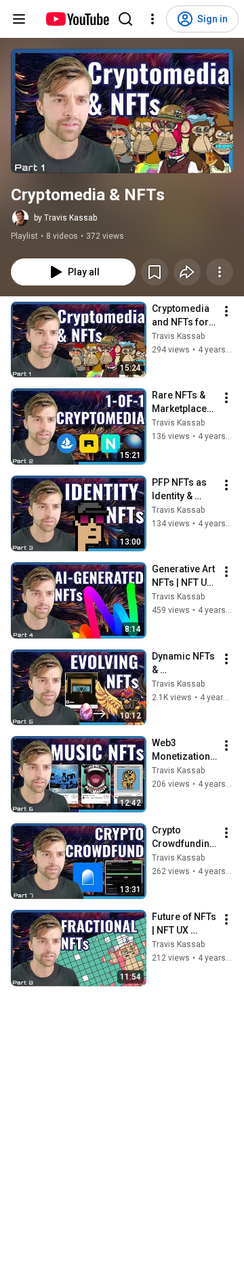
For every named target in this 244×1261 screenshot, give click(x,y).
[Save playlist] (154, 271)
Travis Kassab (178, 336)
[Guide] (19, 19)
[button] (122, 111)
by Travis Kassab (65, 218)
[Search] (125, 19)
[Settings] (152, 19)
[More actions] (219, 271)
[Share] (187, 271)
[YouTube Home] (77, 19)
